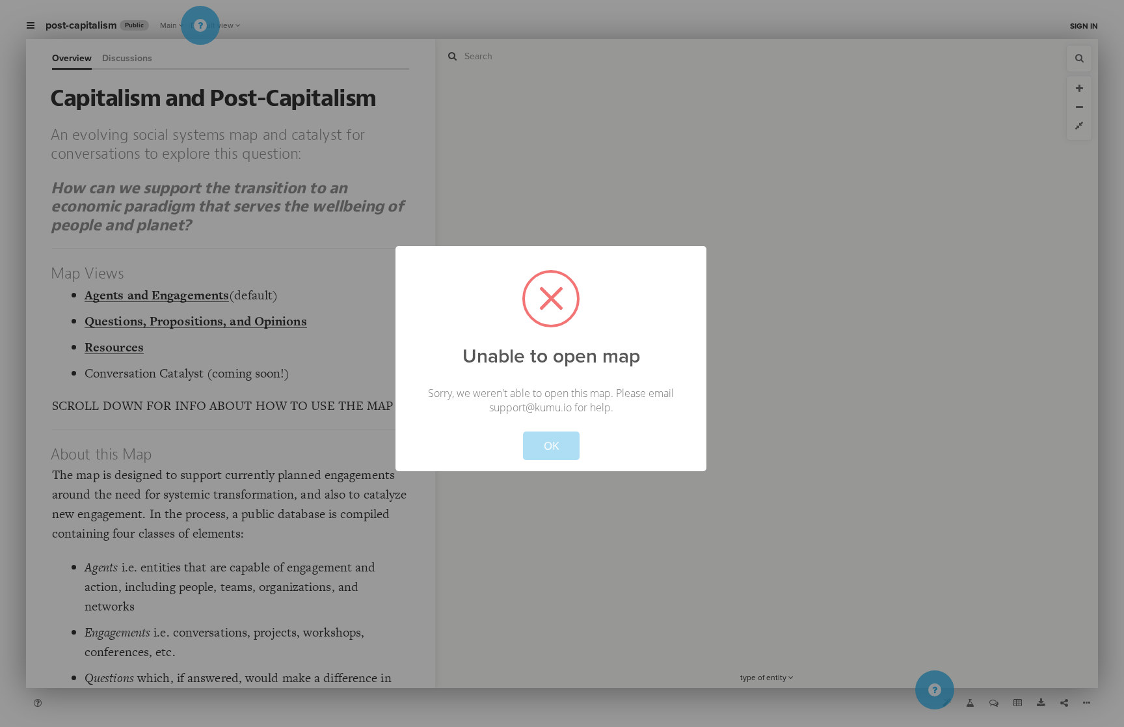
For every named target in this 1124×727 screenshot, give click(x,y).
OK (551, 445)
